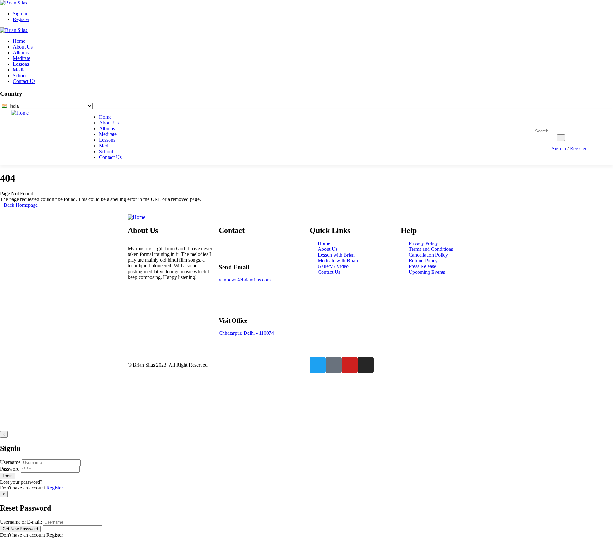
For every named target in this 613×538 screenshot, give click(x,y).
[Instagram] (366, 365)
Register (54, 487)
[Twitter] (318, 365)
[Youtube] (350, 365)
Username (10, 462)
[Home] (20, 113)
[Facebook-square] (334, 365)
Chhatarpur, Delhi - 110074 (246, 333)
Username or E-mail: (21, 522)
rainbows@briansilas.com (245, 279)
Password (9, 469)
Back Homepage (21, 205)
